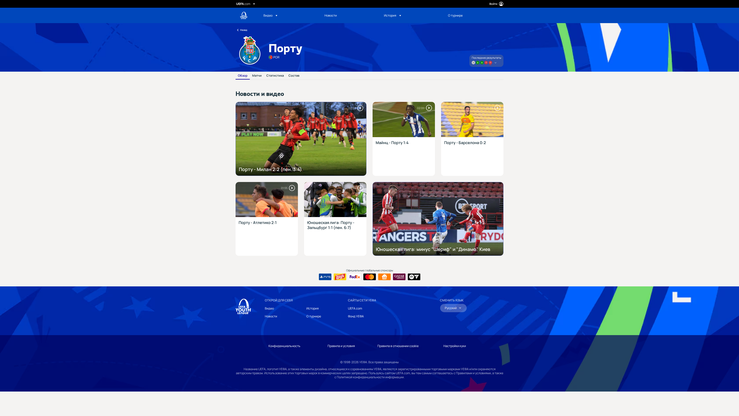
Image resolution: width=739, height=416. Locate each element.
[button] (270, 15)
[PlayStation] (325, 276)
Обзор (242, 75)
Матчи (257, 75)
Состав (293, 75)
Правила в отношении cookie (398, 346)
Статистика (275, 75)
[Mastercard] (369, 276)
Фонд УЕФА (356, 316)
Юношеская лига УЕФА (244, 15)
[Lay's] (340, 276)
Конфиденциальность (284, 346)
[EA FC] (414, 276)
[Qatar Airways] (399, 276)
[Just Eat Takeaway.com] (384, 276)
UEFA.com (355, 308)
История (312, 308)
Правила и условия (341, 346)
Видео (269, 308)
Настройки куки (454, 346)
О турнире (313, 316)
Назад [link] (243, 30)
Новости (271, 316)
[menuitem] (289, 15)
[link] (330, 15)
